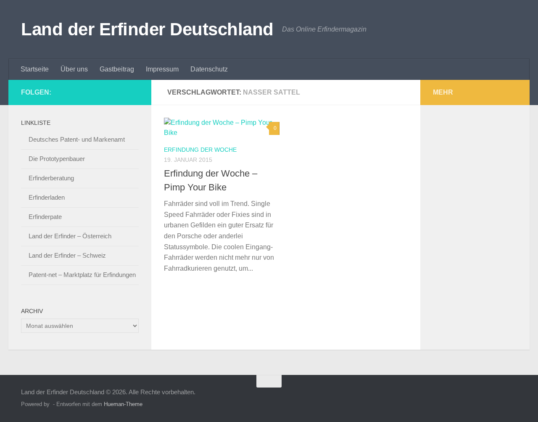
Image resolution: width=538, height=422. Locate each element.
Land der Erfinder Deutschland (147, 29)
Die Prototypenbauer (57, 158)
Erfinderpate (45, 216)
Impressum (162, 69)
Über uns (74, 69)
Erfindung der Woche (200, 149)
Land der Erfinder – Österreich (70, 236)
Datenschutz (209, 69)
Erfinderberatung (51, 178)
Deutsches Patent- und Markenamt (77, 139)
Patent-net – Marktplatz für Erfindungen (82, 274)
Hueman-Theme (123, 404)
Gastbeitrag (117, 69)
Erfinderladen (47, 197)
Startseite (35, 69)
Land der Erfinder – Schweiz (67, 255)
